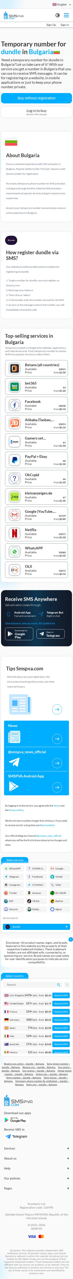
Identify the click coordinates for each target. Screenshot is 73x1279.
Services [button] (36, 1148)
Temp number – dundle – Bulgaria (24, 1077)
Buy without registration (37, 98)
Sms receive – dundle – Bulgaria (39, 1071)
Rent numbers (47, 825)
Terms (57, 805)
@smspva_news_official (48, 835)
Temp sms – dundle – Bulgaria (41, 1084)
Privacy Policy (16, 810)
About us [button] (36, 1158)
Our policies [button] (36, 1178)
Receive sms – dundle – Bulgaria (39, 1067)
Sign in (65, 24)
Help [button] (36, 1168)
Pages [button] (36, 1188)
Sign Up (51, 24)
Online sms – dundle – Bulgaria (52, 1074)
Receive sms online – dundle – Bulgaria (24, 1064)
